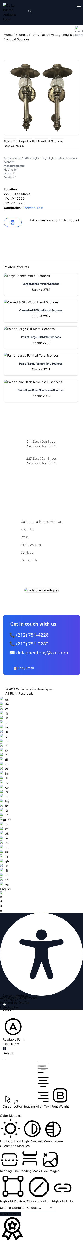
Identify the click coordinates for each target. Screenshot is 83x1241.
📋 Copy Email (23, 668)
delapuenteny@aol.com (41, 481)
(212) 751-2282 (41, 451)
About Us (27, 529)
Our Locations (31, 545)
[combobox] (5, 805)
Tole (34, 35)
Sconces (22, 35)
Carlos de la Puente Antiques (41, 522)
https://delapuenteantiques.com (41, 475)
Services (27, 552)
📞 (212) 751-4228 (29, 635)
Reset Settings (10, 1214)
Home (8, 35)
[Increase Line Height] (4, 1048)
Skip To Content (12, 1208)
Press (25, 537)
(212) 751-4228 (41, 468)
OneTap (24, 1003)
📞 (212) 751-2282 (29, 643)
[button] (13, 1029)
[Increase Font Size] (4, 1004)
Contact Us (29, 560)
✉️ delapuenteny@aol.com (38, 652)
